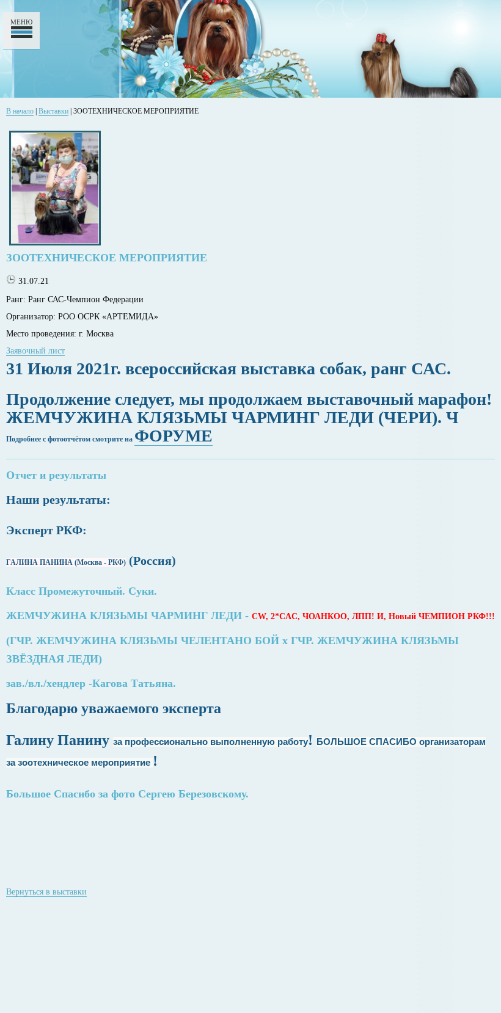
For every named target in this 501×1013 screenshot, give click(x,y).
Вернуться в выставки (46, 891)
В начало (20, 111)
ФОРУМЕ (173, 435)
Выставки (53, 111)
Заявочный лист (35, 350)
